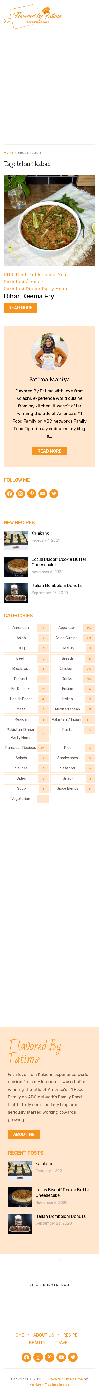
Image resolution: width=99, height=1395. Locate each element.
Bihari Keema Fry (29, 296)
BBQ (8, 274)
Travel (62, 1342)
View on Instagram (49, 1285)
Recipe (70, 1334)
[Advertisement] (49, 84)
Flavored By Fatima (65, 1379)
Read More (20, 307)
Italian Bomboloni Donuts (57, 585)
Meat (63, 274)
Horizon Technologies (49, 1384)
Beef (21, 274)
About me (24, 1134)
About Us (43, 1334)
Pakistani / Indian (24, 281)
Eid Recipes (42, 274)
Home (8, 152)
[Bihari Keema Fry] (49, 178)
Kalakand (41, 533)
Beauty (37, 1342)
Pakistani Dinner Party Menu (35, 288)
